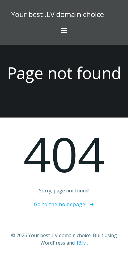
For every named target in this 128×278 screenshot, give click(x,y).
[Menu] (64, 31)
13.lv (81, 243)
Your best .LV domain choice (57, 14)
